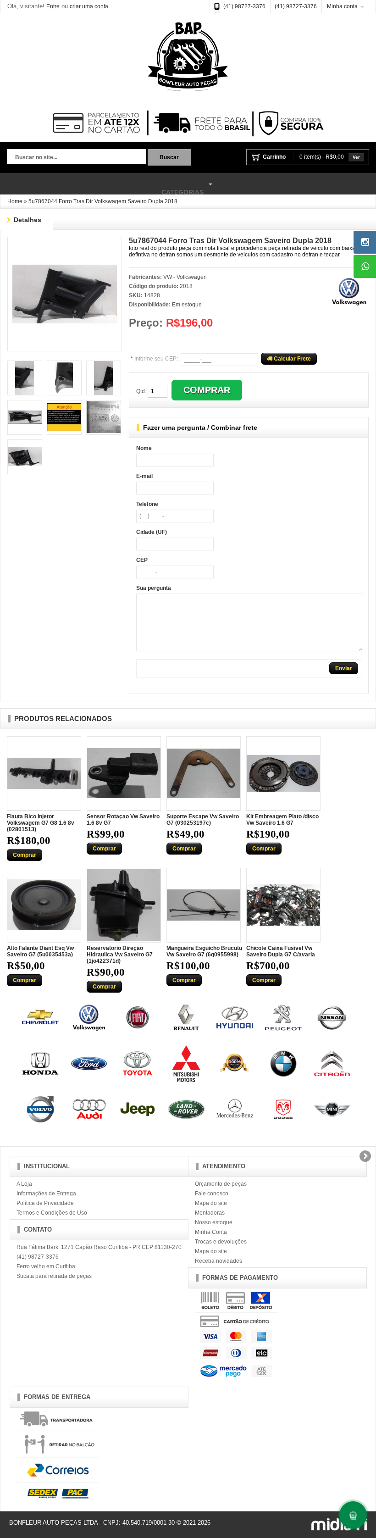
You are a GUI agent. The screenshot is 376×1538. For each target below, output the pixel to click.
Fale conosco (211, 1193)
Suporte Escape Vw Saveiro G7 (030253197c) (202, 819)
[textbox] (76, 158)
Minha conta (342, 6)
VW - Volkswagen (185, 277)
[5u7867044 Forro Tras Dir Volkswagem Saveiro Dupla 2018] (64, 245)
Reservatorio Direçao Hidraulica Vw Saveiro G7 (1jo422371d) (120, 954)
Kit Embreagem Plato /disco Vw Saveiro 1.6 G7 (282, 819)
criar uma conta (89, 6)
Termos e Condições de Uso (52, 1213)
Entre (53, 6)
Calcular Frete (291, 358)
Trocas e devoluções (221, 1241)
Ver (356, 157)
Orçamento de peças (221, 1184)
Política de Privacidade (45, 1203)
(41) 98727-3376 (244, 6)
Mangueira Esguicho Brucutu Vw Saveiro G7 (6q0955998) (204, 951)
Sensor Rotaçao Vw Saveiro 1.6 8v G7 (123, 819)
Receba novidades (218, 1261)
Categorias (102, 188)
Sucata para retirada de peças (54, 1276)
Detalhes (27, 219)
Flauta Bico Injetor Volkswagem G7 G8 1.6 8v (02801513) (40, 823)
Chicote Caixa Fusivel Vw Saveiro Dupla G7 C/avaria (280, 951)
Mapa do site (211, 1203)
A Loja (24, 1184)
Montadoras (210, 1213)
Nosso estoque (213, 1222)
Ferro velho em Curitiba (46, 1266)
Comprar (24, 855)
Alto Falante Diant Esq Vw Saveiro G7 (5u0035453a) (40, 951)
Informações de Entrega (46, 1193)
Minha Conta (211, 1232)
